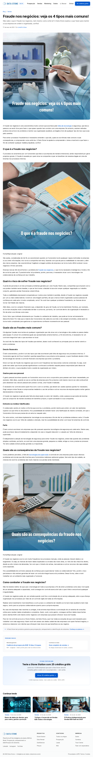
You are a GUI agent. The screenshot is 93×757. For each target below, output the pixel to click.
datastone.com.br (35, 754)
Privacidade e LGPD (74, 754)
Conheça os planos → (77, 629)
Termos (82, 754)
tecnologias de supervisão (38, 455)
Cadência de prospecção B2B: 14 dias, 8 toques (24, 645)
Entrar (71, 3)
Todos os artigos (61, 736)
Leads (58, 742)
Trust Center (79, 742)
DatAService (41, 742)
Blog (4, 11)
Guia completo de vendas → (59, 645)
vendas (9, 11)
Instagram (13, 746)
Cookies (87, 754)
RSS (57, 746)
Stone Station (41, 736)
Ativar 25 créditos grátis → (46, 675)
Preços (39, 746)
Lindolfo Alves (22, 27)
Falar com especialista (82, 746)
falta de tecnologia (65, 126)
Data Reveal (40, 739)
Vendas (39, 3)
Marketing (47, 3)
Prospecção (31, 3)
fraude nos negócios (45, 270)
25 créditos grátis (82, 3)
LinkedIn (5, 746)
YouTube (20, 746)
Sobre (77, 736)
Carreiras (78, 739)
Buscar (64, 3)
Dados (55, 3)
